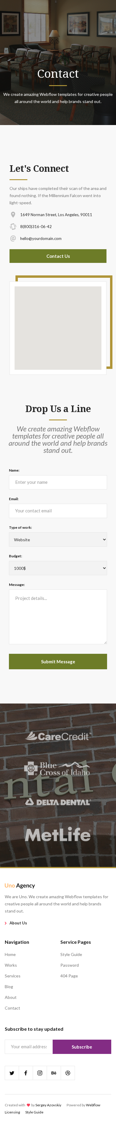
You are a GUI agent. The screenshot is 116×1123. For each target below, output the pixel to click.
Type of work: (20, 527)
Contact (12, 1007)
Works (11, 965)
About (11, 997)
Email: (13, 499)
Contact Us (58, 256)
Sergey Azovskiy (48, 1105)
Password (69, 965)
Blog (9, 986)
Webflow (93, 1105)
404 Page (69, 975)
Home (10, 954)
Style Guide (71, 954)
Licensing (12, 1112)
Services (13, 975)
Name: (14, 470)
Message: (17, 584)
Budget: (15, 556)
